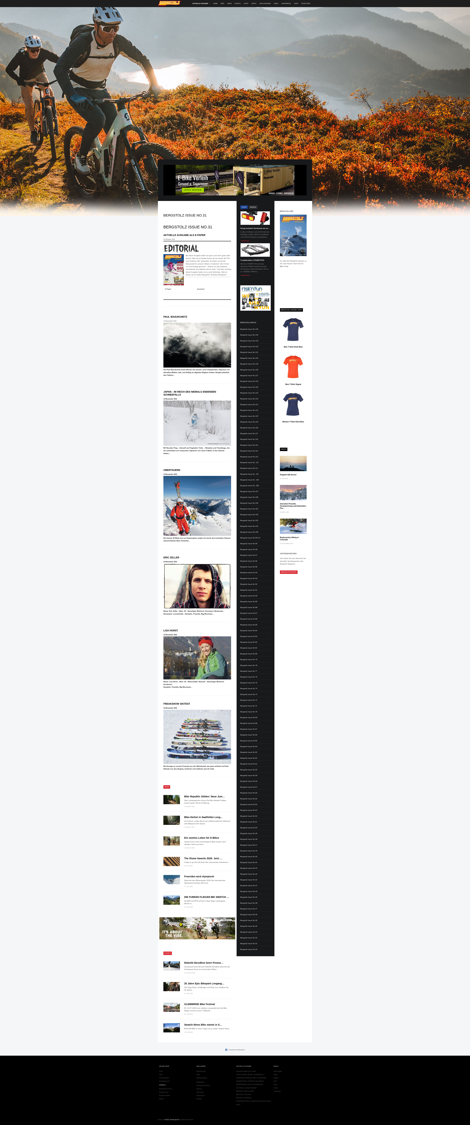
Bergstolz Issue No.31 (248, 943)
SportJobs (305, 3)
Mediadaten (200, 1082)
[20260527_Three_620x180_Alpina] (197, 939)
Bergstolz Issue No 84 (248, 630)
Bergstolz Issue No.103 (249, 515)
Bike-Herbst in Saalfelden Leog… (203, 817)
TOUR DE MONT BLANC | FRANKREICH (250, 1074)
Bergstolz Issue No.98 (248, 549)
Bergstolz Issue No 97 (248, 555)
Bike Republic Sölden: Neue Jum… (204, 796)
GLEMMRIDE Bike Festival (199, 1004)
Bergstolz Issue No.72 (248, 700)
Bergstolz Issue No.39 (248, 891)
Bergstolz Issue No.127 (249, 375)
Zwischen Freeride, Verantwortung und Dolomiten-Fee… (293, 506)
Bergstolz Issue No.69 (248, 717)
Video (276, 3)
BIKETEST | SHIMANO (243, 1098)
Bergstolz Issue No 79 (248, 659)
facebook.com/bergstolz (237, 1050)
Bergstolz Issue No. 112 (249, 462)
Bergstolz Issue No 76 (248, 677)
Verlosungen (265, 3)
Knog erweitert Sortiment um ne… (255, 228)
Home (215, 3)
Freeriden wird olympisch (199, 876)
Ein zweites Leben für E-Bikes (201, 837)
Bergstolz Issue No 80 (248, 654)
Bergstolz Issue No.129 (249, 364)
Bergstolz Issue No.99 (248, 544)
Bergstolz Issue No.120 (249, 416)
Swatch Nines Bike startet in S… (203, 1024)
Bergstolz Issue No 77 (248, 671)
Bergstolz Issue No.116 (249, 439)
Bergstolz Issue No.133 (249, 341)
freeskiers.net (163, 1092)
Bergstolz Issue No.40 (248, 897)
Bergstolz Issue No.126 (249, 381)
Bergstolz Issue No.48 (248, 839)
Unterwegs (286, 3)
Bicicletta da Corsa (165, 1089)
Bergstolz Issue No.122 (249, 404)
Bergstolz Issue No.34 (248, 926)
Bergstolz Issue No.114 (249, 451)
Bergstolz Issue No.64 (248, 746)
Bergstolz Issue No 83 (248, 636)
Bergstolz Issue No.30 (248, 949)
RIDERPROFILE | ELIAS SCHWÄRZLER (249, 1084)
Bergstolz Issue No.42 (248, 874)
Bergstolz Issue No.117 (249, 433)
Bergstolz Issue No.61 (248, 764)
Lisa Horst (170, 630)
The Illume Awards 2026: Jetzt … (203, 858)
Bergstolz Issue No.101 (249, 526)
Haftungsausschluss (203, 1085)
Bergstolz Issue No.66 (248, 735)
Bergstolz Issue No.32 (248, 938)
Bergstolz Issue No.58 (248, 781)
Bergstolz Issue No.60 (248, 770)
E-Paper (168, 289)
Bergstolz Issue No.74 (248, 688)
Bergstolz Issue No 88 (248, 607)
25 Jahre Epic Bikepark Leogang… (204, 983)
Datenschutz (200, 1095)
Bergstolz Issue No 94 (248, 573)
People (276, 1078)
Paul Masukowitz (175, 316)
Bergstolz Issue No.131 (249, 352)
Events (238, 3)
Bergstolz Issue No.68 (248, 723)
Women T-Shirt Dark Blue (293, 422)
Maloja (161, 1099)
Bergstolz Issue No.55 (248, 799)
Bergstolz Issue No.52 (248, 816)
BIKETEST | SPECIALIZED (245, 1091)
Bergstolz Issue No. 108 (249, 486)
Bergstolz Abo (201, 1071)
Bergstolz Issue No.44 (248, 862)
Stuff (246, 3)
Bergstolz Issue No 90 (248, 596)
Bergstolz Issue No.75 (248, 683)
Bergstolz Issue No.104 (249, 509)
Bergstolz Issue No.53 (248, 810)
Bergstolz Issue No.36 (248, 914)
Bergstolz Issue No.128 (249, 370)
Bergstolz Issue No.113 (249, 457)
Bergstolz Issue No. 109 (249, 480)
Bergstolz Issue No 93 (248, 578)
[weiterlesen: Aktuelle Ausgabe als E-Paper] (197, 248)
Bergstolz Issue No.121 (249, 410)
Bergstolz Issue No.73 (248, 694)
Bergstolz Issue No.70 (248, 712)
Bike (222, 3)
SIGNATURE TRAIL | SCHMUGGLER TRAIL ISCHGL (253, 1101)
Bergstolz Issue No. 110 (249, 474)
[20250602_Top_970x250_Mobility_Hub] (235, 195)
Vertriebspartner (201, 1078)
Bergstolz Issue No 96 (248, 561)
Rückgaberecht (164, 1081)
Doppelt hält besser (288, 475)
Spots (253, 3)
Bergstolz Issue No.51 (248, 822)
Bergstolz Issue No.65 (248, 741)
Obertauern (171, 470)
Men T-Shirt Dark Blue (293, 347)
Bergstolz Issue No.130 (249, 358)
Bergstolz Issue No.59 (248, 775)
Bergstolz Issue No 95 (248, 567)
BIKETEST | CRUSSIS (243, 1094)
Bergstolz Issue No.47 (248, 845)
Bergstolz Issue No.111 (249, 468)
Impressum (200, 1092)
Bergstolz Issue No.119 (249, 422)
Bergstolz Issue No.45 (248, 857)
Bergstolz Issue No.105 (249, 503)
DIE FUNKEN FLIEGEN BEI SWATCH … (206, 897)
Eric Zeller (171, 557)
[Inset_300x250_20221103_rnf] (255, 310)
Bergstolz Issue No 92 (248, 584)
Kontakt (198, 1099)
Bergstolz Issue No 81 (248, 648)
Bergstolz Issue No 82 (248, 642)
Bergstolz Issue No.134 (249, 335)
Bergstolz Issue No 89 (248, 601)
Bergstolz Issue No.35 (248, 920)
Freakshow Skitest (176, 703)
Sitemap (199, 1089)
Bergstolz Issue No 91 (248, 590)
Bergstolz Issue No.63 (248, 752)
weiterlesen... (246, 241)
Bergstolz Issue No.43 (248, 868)
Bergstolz (170, 4)
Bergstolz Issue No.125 (249, 387)
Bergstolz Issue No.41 (248, 885)
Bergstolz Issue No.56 (248, 793)
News (229, 3)
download (200, 289)
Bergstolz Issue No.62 (248, 758)
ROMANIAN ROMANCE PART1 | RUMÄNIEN (251, 1078)
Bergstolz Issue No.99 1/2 (250, 538)
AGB (160, 1074)
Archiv (238, 1104)
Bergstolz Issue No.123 (249, 399)
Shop (296, 3)
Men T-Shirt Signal (293, 384)
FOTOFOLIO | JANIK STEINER (246, 1088)
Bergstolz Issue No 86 (248, 619)
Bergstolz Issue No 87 (248, 613)
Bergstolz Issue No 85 (248, 625)
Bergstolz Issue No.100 (249, 532)
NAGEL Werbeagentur (171, 1119)
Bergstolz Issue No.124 (249, 393)
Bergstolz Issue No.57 (248, 787)
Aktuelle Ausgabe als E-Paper (184, 235)
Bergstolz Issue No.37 (248, 909)
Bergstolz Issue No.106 (249, 497)
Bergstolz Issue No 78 (248, 665)
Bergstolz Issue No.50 (248, 828)
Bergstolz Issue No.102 (249, 520)
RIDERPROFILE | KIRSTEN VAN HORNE (250, 1081)
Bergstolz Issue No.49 (248, 833)
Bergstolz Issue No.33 (248, 932)
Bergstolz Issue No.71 (248, 706)
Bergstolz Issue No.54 (248, 804)
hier (281, 266)
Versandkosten (164, 1078)
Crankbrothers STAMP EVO (252, 260)
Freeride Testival (164, 1095)
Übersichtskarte (289, 572)
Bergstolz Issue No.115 (249, 445)
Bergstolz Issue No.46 (248, 851)
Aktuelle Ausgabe (200, 3)
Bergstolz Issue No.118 (249, 428)
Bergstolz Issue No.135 (249, 329)
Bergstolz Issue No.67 (248, 729)
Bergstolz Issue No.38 (248, 903)
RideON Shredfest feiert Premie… (203, 962)
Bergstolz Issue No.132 (249, 346)
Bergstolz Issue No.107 (249, 491)
